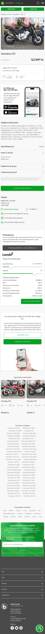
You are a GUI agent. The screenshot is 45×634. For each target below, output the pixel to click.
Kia (39, 511)
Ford (25, 511)
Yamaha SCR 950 (28, 444)
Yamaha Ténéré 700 (14, 452)
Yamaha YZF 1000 (28, 491)
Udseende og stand (9, 172)
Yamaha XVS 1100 (28, 483)
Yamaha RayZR (13, 444)
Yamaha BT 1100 (13, 428)
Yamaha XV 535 (14, 480)
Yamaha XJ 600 (14, 465)
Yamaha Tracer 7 (12, 454)
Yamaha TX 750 (13, 462)
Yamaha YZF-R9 (29, 496)
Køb (3, 577)
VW (40, 517)
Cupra (18, 511)
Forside (3, 14)
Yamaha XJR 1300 (28, 467)
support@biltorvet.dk (18, 618)
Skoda (5, 517)
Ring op (33, 9)
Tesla (20, 517)
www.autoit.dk (15, 620)
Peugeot (28, 514)
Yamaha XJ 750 (28, 465)
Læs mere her (22, 335)
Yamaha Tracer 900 (29, 457)
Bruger (4, 583)
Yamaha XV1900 (13, 483)
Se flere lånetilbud (31, 301)
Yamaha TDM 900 (13, 449)
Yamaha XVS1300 (13, 488)
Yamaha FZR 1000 (13, 433)
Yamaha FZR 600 (29, 433)
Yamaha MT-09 (12, 441)
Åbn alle (41, 146)
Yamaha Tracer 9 (12, 457)
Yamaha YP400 (13, 491)
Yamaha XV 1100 (13, 475)
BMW (11, 511)
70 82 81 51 (35, 209)
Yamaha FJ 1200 (28, 428)
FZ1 (22, 14)
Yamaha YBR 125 (29, 488)
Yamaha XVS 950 (28, 486)
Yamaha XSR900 (28, 472)
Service (4, 589)
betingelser (10, 539)
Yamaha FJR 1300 (15, 431)
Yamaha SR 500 (13, 446)
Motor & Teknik (7, 153)
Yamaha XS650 (29, 470)
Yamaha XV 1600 (28, 475)
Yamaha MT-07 (28, 439)
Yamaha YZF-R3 (14, 493)
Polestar (37, 514)
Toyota (26, 517)
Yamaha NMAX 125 (28, 441)
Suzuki (13, 517)
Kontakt (11, 9)
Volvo (34, 517)
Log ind (39, 3)
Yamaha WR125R (28, 462)
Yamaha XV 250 (29, 478)
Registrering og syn (9, 166)
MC (9, 14)
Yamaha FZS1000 (13, 436)
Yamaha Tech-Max (29, 449)
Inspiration (6, 595)
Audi (5, 511)
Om (3, 571)
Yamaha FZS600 (29, 436)
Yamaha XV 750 (28, 480)
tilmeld (22, 550)
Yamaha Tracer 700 (29, 454)
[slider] (10, 266)
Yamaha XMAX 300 (14, 470)
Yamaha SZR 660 (28, 446)
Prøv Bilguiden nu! (22, 341)
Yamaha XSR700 (13, 472)
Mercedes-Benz (9, 514)
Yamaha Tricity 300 (13, 459)
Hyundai (32, 511)
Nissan (19, 514)
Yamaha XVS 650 (13, 486)
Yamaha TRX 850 (29, 459)
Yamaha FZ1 (29, 431)
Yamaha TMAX (29, 452)
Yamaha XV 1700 (13, 478)
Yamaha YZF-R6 (28, 493)
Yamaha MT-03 (14, 439)
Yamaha (16, 14)
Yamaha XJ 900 (13, 467)
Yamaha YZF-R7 (15, 496)
